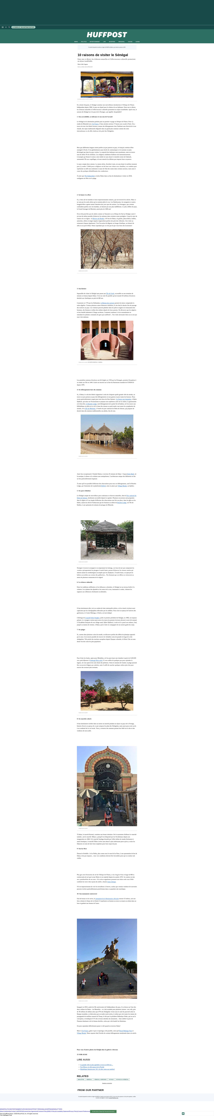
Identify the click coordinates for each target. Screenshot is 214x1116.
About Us (3, 1111)
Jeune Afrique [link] (111, 882)
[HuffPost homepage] (21, 1107)
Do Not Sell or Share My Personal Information (103, 1111)
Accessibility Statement (62, 1111)
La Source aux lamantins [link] (123, 399)
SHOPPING (112, 41)
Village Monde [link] (122, 486)
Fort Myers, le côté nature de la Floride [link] (92, 1067)
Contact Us (14, 1111)
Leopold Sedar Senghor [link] (92, 618)
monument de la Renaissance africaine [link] (107, 898)
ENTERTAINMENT (95, 41)
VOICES (130, 41)
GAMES (138, 41)
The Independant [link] (90, 176)
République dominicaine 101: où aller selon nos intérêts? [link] (97, 1069)
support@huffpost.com (113, 1097)
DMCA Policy (51, 1111)
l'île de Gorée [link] (110, 293)
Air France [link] (95, 124)
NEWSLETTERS (57, 1109)
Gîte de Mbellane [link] (90, 408)
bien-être (81, 1079)
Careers (25, 1111)
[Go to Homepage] (183, 1113)
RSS (19, 1111)
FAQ (103, 1097)
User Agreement (33, 1111)
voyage (111, 1079)
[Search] (9, 27)
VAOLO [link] (103, 486)
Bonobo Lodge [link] (121, 502)
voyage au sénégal (122, 1079)
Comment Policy (42, 1111)
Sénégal (89, 1079)
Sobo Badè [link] (130, 474)
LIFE (104, 41)
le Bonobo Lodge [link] (91, 404)
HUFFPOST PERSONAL (37, 1109)
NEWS (76, 41)
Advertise (8, 1111)
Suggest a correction (107, 1083)
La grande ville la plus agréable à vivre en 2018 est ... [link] (96, 1065)
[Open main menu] (3, 27)
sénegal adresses (100, 1079)
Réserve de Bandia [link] (98, 218)
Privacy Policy (73, 1111)
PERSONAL (121, 41)
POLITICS (84, 41)
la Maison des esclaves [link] (108, 303)
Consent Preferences (84, 1111)
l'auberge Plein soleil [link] (96, 660)
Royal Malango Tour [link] (125, 1031)
